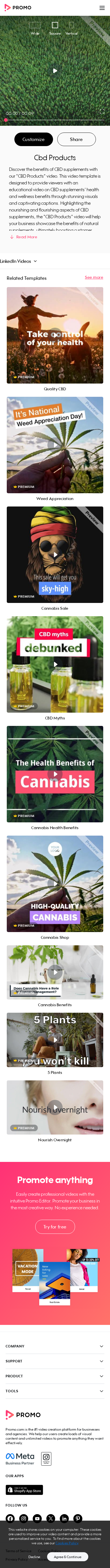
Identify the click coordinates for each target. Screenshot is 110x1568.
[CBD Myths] (55, 664)
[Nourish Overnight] (55, 1107)
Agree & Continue (68, 1557)
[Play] (55, 70)
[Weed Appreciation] (55, 445)
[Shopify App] (55, 1490)
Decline (34, 1557)
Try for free (55, 1227)
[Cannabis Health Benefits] (55, 774)
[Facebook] (20, 1459)
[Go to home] (20, 8)
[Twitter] (50, 1519)
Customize (34, 139)
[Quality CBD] (55, 335)
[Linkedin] (64, 1519)
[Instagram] (46, 1459)
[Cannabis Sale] (55, 554)
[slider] (6, 120)
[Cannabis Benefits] (55, 972)
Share (76, 139)
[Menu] (102, 8)
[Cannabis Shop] (55, 884)
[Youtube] (37, 1519)
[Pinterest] (77, 1519)
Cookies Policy (67, 1543)
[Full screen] (102, 111)
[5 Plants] (55, 1040)
